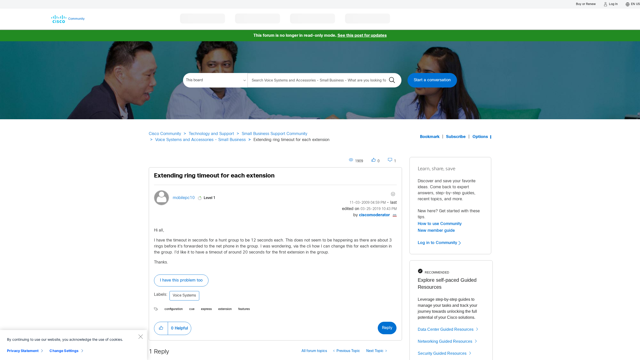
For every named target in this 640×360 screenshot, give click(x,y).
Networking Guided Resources (445, 341)
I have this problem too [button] (181, 280)
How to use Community (440, 223)
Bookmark (430, 137)
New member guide (436, 230)
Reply (387, 328)
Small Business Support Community (274, 134)
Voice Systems (184, 295)
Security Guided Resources (442, 353)
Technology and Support (211, 134)
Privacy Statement (22, 350)
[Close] (140, 336)
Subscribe (456, 137)
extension (225, 309)
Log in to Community (438, 243)
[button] (161, 328)
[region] (73, 345)
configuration (173, 309)
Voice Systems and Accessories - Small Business (200, 140)
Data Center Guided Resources (446, 329)
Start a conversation (432, 80)
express (206, 309)
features (244, 309)
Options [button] (480, 137)
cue (191, 309)
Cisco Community (165, 134)
